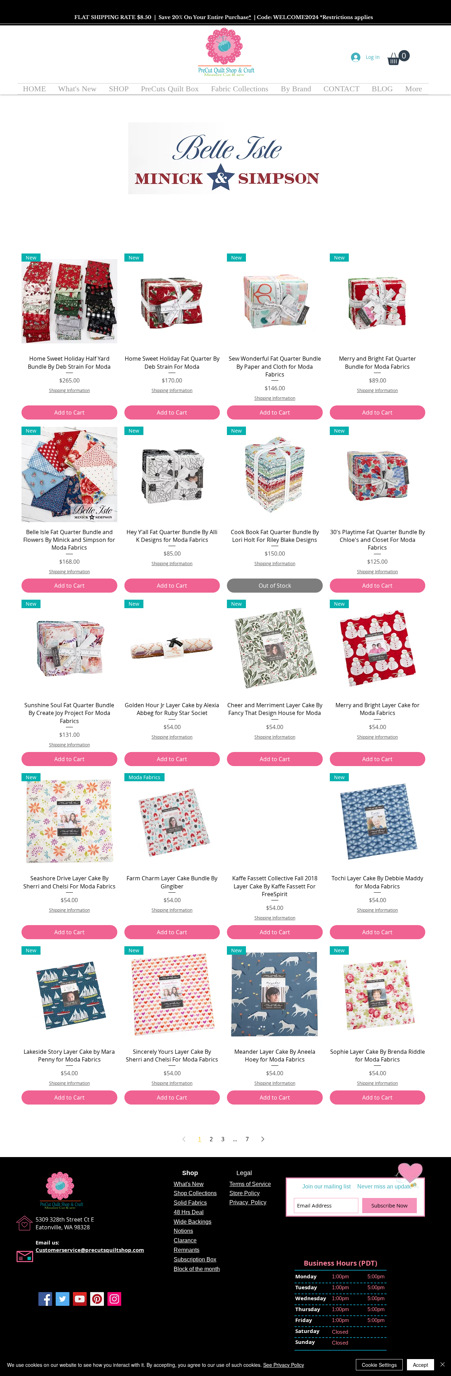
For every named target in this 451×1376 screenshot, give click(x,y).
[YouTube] (80, 1299)
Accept (420, 1364)
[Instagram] (114, 1299)
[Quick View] (275, 821)
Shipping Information (69, 390)
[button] (398, 57)
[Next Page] (263, 1139)
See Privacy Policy (283, 1364)
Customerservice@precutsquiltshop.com (90, 1250)
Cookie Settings (379, 1364)
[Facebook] (45, 1299)
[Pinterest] (97, 1299)
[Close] (442, 1364)
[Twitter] (62, 1299)
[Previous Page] (184, 1139)
